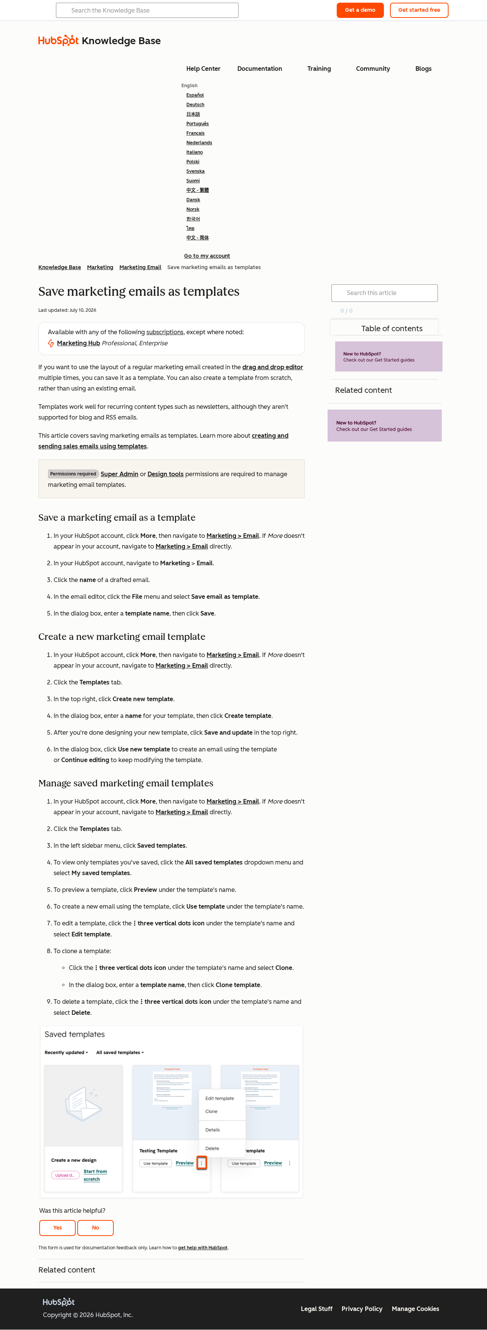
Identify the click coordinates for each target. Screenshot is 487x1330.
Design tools (166, 474)
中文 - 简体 (197, 238)
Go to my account (207, 256)
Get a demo (360, 10)
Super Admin (119, 474)
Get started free (419, 10)
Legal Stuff (317, 1308)
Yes (57, 1228)
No (95, 1228)
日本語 (193, 114)
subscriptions (164, 332)
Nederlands (199, 142)
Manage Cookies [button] (415, 1308)
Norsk (192, 209)
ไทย (190, 228)
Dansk (193, 200)
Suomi (193, 180)
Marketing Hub (78, 343)
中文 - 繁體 (197, 190)
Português (197, 123)
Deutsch (195, 104)
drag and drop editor (272, 367)
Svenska (195, 171)
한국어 (193, 219)
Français (195, 133)
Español (195, 95)
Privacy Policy (362, 1308)
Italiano (194, 152)
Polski (192, 161)
